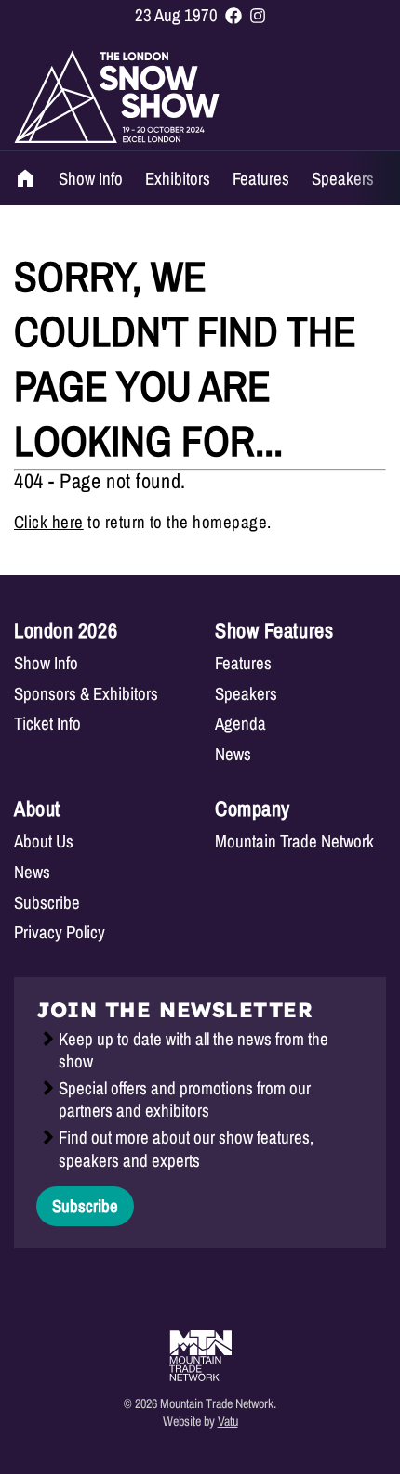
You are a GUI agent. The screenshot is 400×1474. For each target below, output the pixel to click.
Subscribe (47, 902)
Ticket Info (47, 723)
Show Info (91, 178)
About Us (43, 841)
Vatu (228, 1420)
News (233, 754)
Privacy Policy (59, 932)
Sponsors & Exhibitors (86, 693)
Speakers (343, 178)
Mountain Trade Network (294, 841)
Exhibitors (177, 178)
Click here (49, 522)
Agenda (240, 723)
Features (261, 178)
